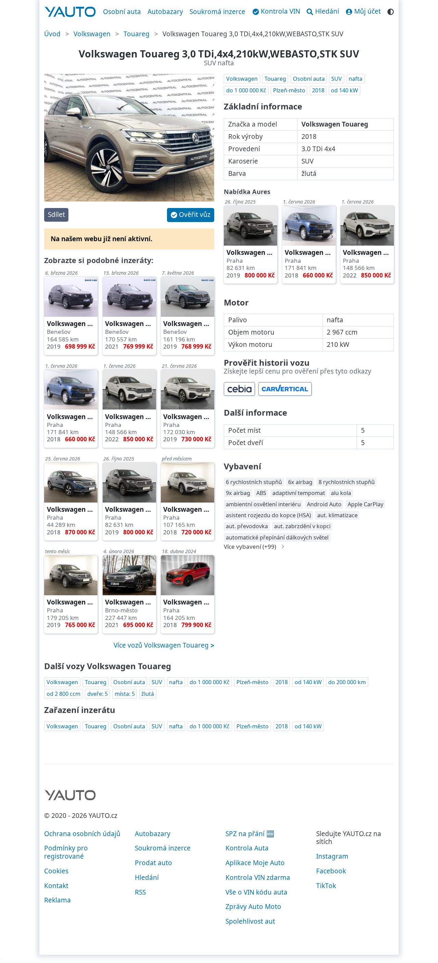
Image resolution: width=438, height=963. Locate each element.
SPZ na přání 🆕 (250, 833)
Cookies (56, 871)
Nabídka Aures (247, 191)
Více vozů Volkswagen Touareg (162, 645)
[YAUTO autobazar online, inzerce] (70, 12)
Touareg (137, 33)
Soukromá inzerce (217, 11)
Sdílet (56, 214)
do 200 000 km (347, 682)
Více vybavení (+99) (250, 546)
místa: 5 (125, 694)
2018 (318, 90)
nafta (355, 78)
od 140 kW (344, 90)
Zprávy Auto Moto (253, 906)
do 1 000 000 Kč (246, 90)
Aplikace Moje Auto (255, 862)
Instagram (332, 856)
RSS (140, 892)
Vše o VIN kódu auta (256, 892)
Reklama (57, 900)
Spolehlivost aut (250, 921)
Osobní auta (122, 11)
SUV (336, 78)
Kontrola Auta (247, 848)
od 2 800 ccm (63, 694)
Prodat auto (153, 862)
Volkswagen (92, 33)
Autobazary (165, 11)
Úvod (52, 33)
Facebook (331, 871)
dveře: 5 (97, 694)
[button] (190, 215)
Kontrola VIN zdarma (258, 877)
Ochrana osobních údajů (82, 833)
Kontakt (56, 885)
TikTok (326, 885)
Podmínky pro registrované (66, 852)
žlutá (147, 694)
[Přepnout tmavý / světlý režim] (390, 11)
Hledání (147, 877)
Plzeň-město (289, 90)
